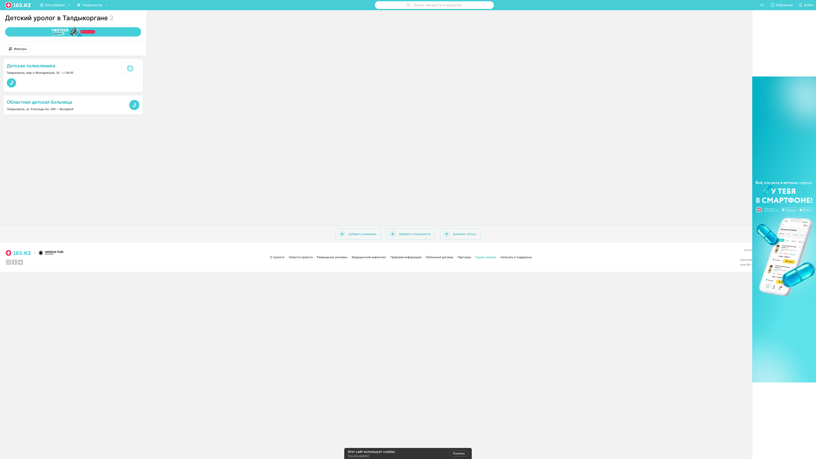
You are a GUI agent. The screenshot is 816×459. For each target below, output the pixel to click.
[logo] (18, 5)
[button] (18, 49)
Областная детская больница (39, 102)
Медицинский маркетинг (369, 257)
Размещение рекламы (332, 257)
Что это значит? (358, 455)
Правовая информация (406, 257)
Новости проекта (301, 257)
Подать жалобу (485, 257)
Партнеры (464, 257)
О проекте (277, 257)
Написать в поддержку (516, 257)
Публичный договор (439, 257)
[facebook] (14, 262)
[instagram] (8, 262)
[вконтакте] (20, 262)
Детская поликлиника (31, 65)
